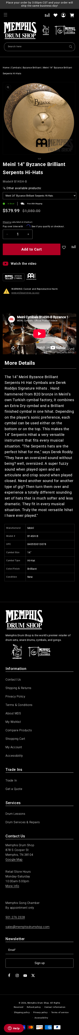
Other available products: (24, 188)
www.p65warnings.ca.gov (25, 293)
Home (6, 67)
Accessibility (14, 755)
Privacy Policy (15, 696)
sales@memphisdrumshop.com (28, 927)
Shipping (7, 222)
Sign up (40, 963)
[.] (72, 249)
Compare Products (19, 730)
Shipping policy (22, 1012)
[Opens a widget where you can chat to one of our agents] (14, 1028)
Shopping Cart (15, 738)
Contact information (54, 1007)
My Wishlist (13, 722)
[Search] (71, 47)
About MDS (13, 713)
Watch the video (24, 263)
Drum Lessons (15, 813)
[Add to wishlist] (55, 15)
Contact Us (13, 679)
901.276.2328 (15, 917)
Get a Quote (14, 789)
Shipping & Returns (18, 688)
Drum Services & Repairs (23, 822)
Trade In (11, 780)
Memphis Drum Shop (38, 1003)
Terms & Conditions (19, 705)
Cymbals (16, 67)
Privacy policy (40, 1012)
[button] (5, 15)
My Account (14, 747)
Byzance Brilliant (32, 67)
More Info (12, 886)
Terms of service (60, 1012)
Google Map (14, 859)
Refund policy (34, 1007)
